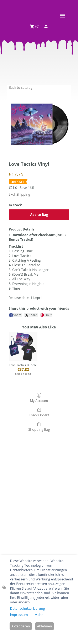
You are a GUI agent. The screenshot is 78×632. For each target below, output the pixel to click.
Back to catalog (20, 87)
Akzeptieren (20, 626)
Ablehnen (44, 626)
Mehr (39, 614)
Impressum (19, 614)
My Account (39, 400)
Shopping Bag (39, 429)
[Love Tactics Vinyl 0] (39, 124)
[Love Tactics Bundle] (23, 346)
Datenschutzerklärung (27, 608)
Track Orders (39, 415)
